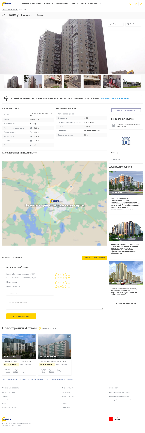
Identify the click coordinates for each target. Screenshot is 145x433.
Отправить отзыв (21, 316)
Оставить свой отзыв (95, 258)
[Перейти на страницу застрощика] (126, 141)
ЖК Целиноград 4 (47, 356)
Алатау (33, 124)
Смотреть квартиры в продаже (114, 98)
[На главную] (10, 4)
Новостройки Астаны (10, 9)
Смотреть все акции (127, 303)
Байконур (34, 119)
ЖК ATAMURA (10, 356)
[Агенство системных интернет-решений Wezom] (116, 419)
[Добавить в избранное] (33, 336)
